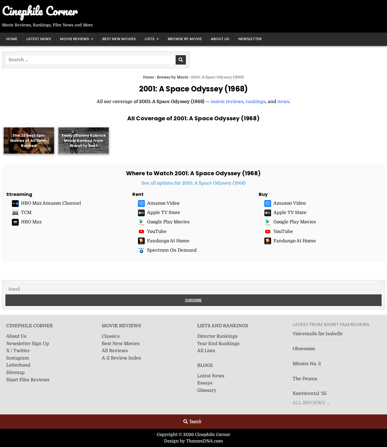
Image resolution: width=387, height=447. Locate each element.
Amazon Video (163, 203)
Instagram (17, 358)
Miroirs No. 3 (307, 363)
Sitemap (15, 372)
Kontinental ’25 (310, 393)
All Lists (206, 350)
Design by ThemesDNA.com (193, 441)
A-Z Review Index (121, 358)
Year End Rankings (218, 343)
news (283, 101)
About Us (220, 39)
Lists (149, 39)
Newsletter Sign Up (27, 343)
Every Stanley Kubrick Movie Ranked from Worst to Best (84, 140)
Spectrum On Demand (172, 250)
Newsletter (249, 39)
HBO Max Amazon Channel (51, 203)
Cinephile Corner (40, 10)
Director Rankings (217, 336)
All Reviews (115, 350)
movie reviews (227, 101)
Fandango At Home (168, 240)
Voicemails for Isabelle (318, 333)
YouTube (157, 231)
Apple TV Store (163, 212)
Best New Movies (119, 39)
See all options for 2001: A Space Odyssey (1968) (193, 183)
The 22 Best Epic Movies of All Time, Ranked (29, 140)
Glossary (206, 390)
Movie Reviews (74, 39)
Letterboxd (18, 365)
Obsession (304, 348)
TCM (26, 212)
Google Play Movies (168, 221)
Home (11, 39)
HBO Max (31, 221)
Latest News (38, 39)
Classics (111, 336)
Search (195, 421)
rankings (255, 101)
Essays (204, 383)
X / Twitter (18, 350)
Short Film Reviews (27, 379)
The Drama (305, 378)
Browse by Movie (185, 39)
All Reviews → (312, 402)
